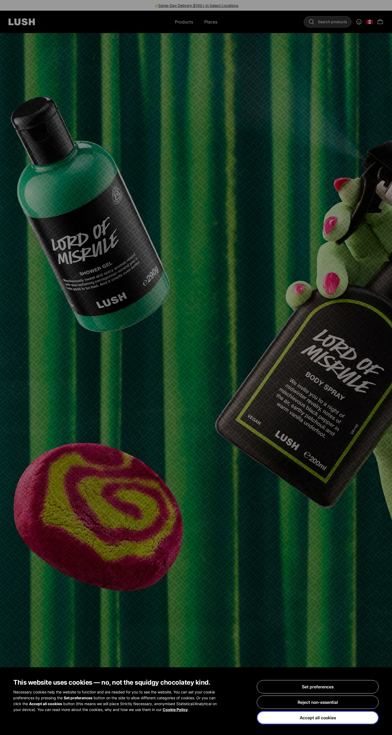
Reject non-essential (318, 702)
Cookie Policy (175, 709)
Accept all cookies (318, 717)
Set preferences (318, 686)
